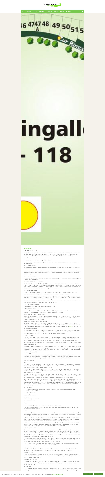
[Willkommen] (22, 11)
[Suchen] (82, 11)
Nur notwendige (88, 474)
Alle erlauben (98, 474)
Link (70, 326)
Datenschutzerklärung (57, 474)
